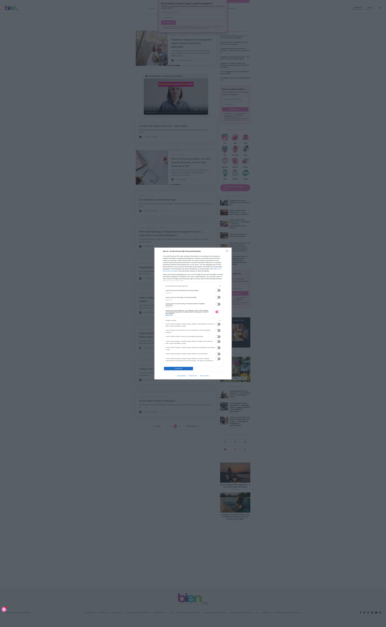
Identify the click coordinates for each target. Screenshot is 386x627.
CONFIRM (178, 368)
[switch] (218, 290)
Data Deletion (181, 376)
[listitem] (193, 286)
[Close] (228, 251)
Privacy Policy (204, 376)
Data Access (193, 376)
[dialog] (193, 313)
